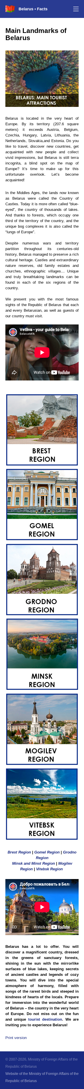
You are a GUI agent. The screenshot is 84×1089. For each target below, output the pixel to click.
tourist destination (45, 1019)
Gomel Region (47, 852)
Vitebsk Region (49, 869)
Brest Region (19, 852)
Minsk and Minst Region (34, 863)
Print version (16, 1038)
